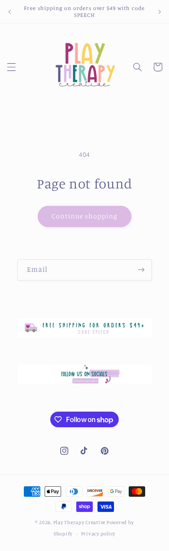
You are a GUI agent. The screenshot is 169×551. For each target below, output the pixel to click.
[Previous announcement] (9, 11)
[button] (11, 67)
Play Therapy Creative (79, 522)
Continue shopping (85, 216)
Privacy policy (98, 534)
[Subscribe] (141, 269)
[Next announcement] (159, 11)
